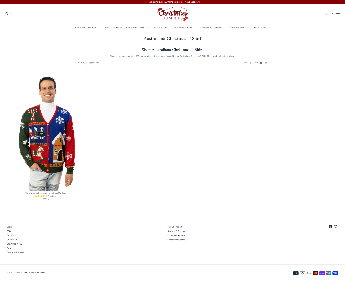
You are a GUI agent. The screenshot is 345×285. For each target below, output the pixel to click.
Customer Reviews (15, 252)
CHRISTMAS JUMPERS (85, 27)
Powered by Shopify (37, 272)
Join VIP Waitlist (175, 227)
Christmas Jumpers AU (21, 272)
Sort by (81, 63)
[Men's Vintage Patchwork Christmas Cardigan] (45, 130)
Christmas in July (14, 244)
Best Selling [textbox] (94, 63)
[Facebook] (330, 226)
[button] (41, 196)
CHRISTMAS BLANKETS (184, 27)
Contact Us (12, 239)
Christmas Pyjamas (176, 239)
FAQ (9, 231)
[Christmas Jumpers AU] (172, 14)
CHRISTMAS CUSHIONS (211, 27)
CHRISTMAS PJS (111, 27)
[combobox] (100, 63)
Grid (256, 63)
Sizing (9, 227)
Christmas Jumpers (176, 235)
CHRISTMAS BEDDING (238, 27)
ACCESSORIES (261, 27)
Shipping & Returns (176, 231)
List (265, 63)
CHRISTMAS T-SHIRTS (136, 27)
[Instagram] (335, 226)
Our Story (11, 235)
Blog (9, 248)
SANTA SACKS (161, 27)
